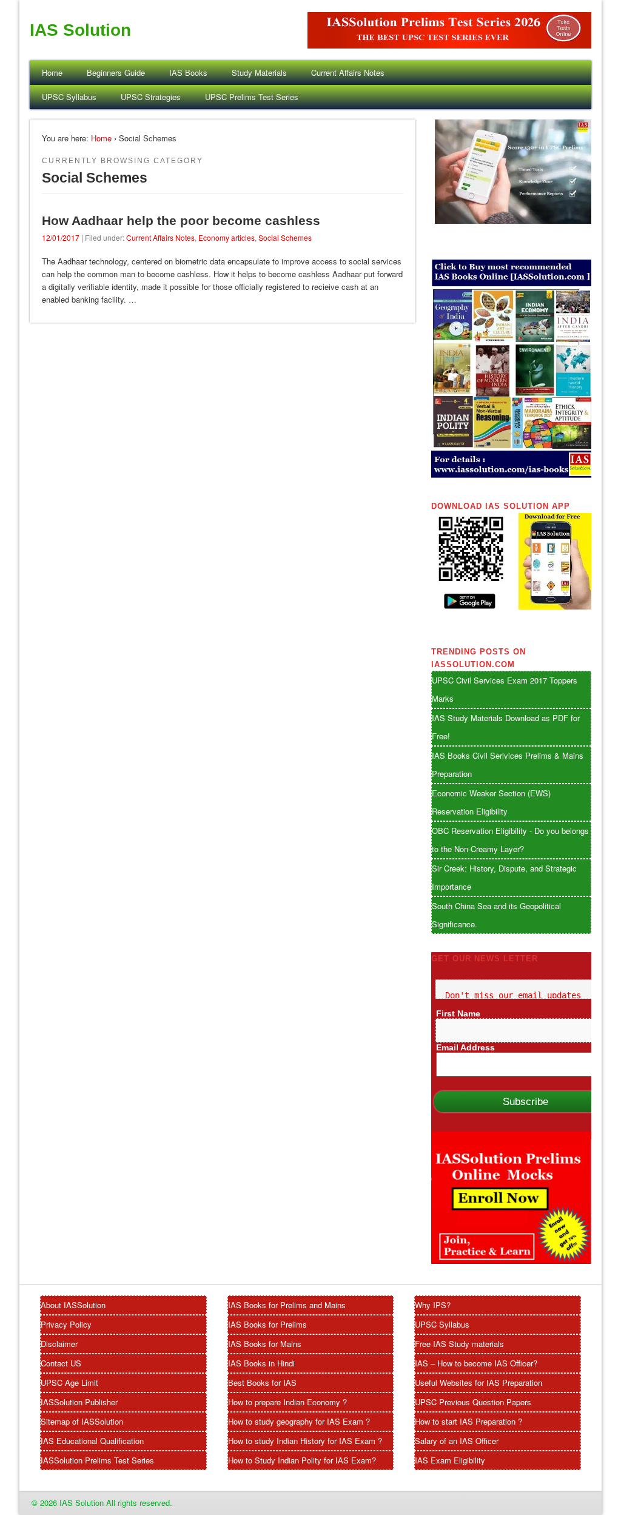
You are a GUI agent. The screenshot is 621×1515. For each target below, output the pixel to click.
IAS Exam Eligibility (450, 1460)
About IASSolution (73, 1305)
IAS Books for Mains (264, 1343)
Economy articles (226, 237)
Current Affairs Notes (347, 72)
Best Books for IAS (262, 1382)
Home (52, 72)
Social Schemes (285, 237)
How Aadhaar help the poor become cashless (181, 220)
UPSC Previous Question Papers (473, 1402)
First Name (458, 1013)
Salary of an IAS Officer (456, 1440)
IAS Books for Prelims (267, 1324)
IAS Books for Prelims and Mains (287, 1305)
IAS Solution (80, 30)
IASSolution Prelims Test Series (97, 1460)
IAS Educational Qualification (92, 1440)
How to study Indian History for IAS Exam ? (305, 1440)
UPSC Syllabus (69, 96)
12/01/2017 (60, 237)
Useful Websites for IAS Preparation (478, 1382)
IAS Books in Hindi (261, 1363)
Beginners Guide (116, 72)
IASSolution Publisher (79, 1402)
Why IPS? (433, 1305)
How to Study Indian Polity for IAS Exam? (302, 1460)
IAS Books (188, 72)
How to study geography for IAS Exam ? (299, 1421)
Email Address (465, 1047)
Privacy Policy (66, 1324)
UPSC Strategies (151, 96)
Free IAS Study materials (459, 1343)
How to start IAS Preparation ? (468, 1421)
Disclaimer (59, 1343)
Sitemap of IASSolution (82, 1421)
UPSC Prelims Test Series (251, 96)
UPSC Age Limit (69, 1382)
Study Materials (259, 72)
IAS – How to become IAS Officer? (476, 1363)
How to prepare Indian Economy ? (287, 1402)
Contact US (61, 1363)
